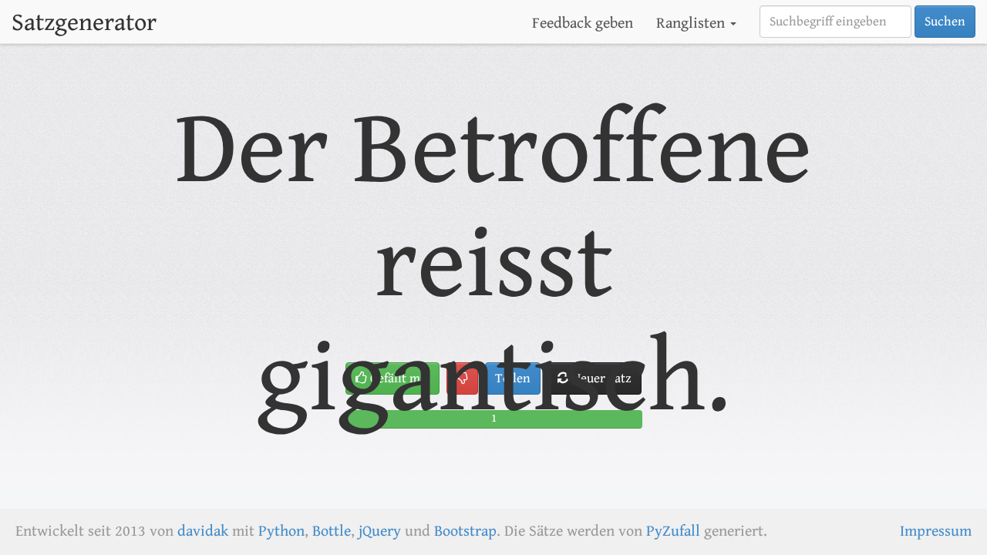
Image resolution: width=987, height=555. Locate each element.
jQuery (380, 531)
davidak (202, 531)
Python (281, 531)
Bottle (331, 531)
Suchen (945, 21)
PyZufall (673, 531)
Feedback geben (582, 23)
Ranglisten (692, 23)
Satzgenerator (84, 22)
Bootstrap (465, 531)
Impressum (936, 531)
